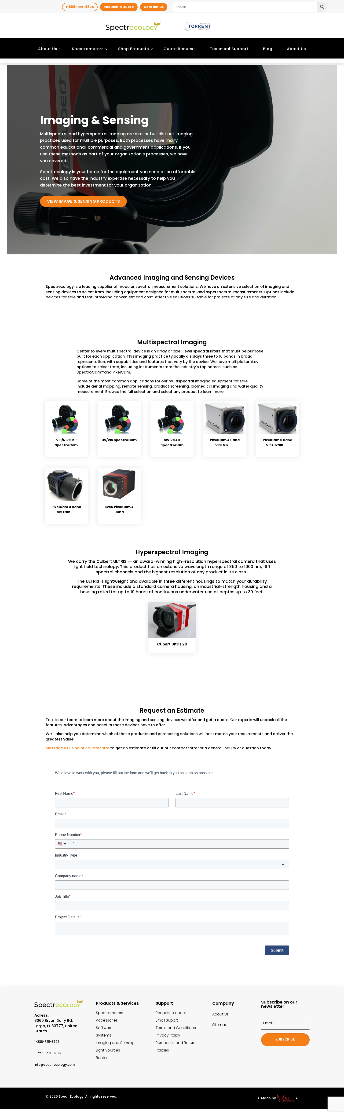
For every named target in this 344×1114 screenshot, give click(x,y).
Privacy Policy (168, 1035)
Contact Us (154, 6)
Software (104, 1027)
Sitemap (219, 1024)
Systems (103, 1035)
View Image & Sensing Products (83, 201)
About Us (47, 48)
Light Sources (108, 1050)
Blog (267, 48)
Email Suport (167, 1020)
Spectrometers (88, 48)
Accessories (107, 1020)
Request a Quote (119, 6)
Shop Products (133, 48)
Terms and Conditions (176, 1027)
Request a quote (171, 1012)
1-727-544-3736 (47, 1053)
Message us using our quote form (77, 748)
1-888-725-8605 (80, 6)
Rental (101, 1057)
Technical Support (229, 48)
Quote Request (179, 48)
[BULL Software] (285, 1098)
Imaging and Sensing (115, 1042)
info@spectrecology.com (54, 1065)
